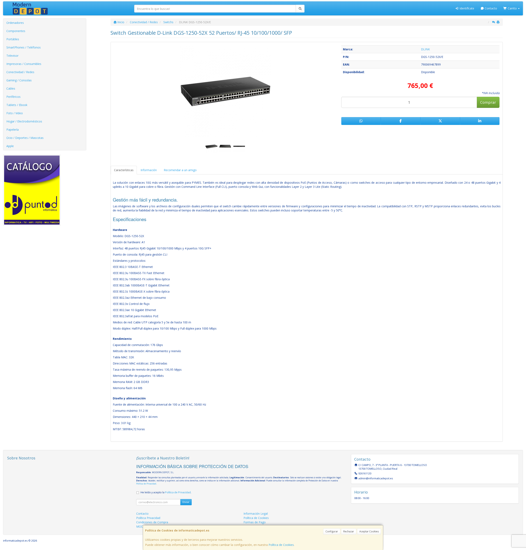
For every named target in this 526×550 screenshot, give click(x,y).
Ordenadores (15, 23)
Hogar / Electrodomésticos (24, 121)
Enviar (185, 502)
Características (124, 170)
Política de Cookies (281, 545)
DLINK (425, 49)
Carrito (512, 8)
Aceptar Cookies (369, 531)
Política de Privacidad (146, 483)
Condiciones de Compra (152, 522)
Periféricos (13, 97)
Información (149, 170)
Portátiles (12, 39)
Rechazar (348, 531)
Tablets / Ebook (16, 105)
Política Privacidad (148, 518)
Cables (10, 88)
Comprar (488, 102)
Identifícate (466, 8)
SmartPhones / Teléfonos (23, 47)
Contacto (490, 8)
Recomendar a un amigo (180, 170)
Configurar (331, 531)
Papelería (12, 129)
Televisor (12, 56)
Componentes (15, 31)
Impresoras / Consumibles (23, 64)
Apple (10, 146)
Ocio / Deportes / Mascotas (25, 138)
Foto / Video (14, 113)
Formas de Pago (254, 522)
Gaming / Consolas (19, 80)
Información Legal (255, 513)
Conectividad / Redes (20, 72)
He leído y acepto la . (166, 492)
